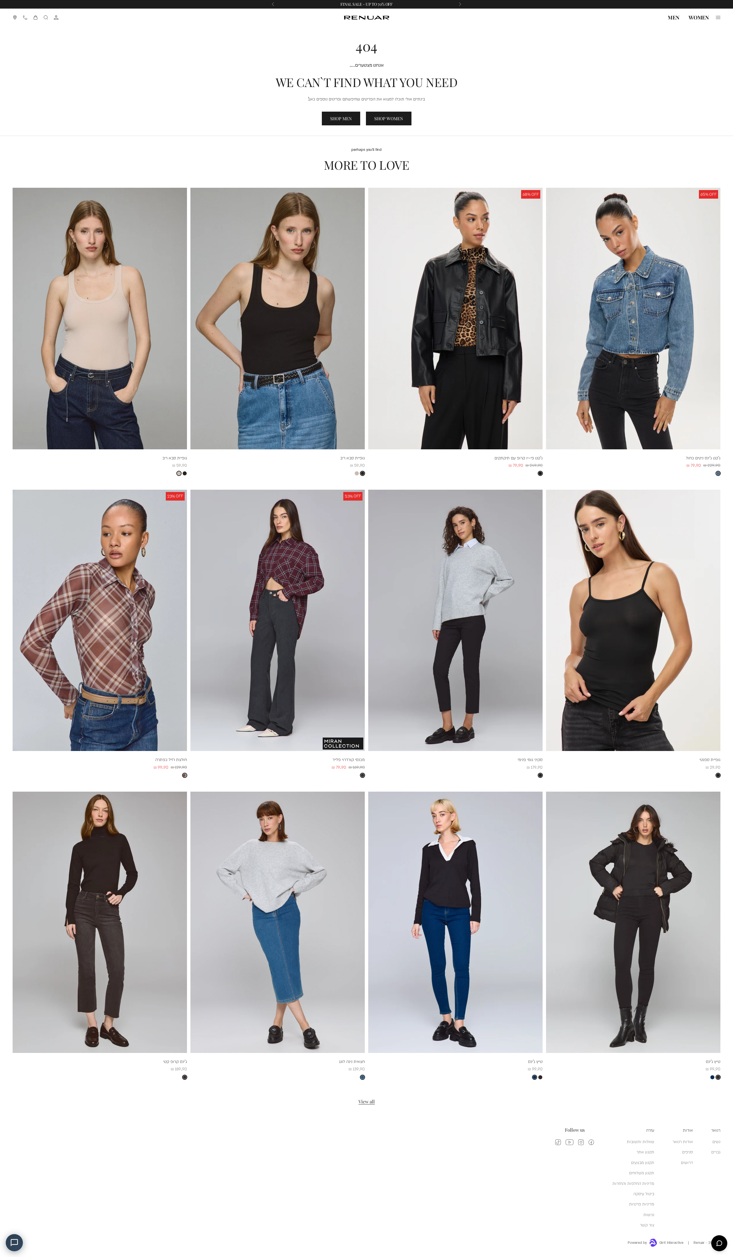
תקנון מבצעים (642, 1162)
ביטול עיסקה (643, 1193)
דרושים (687, 1162)
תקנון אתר (645, 1152)
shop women (388, 118)
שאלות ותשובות (640, 1141)
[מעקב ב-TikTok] (558, 1142)
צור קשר (647, 1225)
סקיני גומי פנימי (530, 759)
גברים (715, 1152)
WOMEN (699, 17)
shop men (341, 118)
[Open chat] (719, 1243)
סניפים (687, 1152)
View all (366, 1101)
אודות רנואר (683, 1141)
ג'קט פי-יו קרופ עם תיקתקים (518, 457)
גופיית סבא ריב (352, 457)
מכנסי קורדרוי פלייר (348, 759)
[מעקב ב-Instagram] (581, 1142)
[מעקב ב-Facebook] (591, 1142)
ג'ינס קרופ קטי (175, 1061)
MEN (673, 17)
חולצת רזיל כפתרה (171, 759)
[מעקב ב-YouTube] (569, 1142)
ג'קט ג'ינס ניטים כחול (703, 457)
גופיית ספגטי (709, 759)
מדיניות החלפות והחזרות (633, 1183)
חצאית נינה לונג (352, 1061)
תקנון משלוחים (641, 1172)
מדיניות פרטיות (641, 1204)
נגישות (648, 1214)
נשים (716, 1141)
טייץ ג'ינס (713, 1061)
